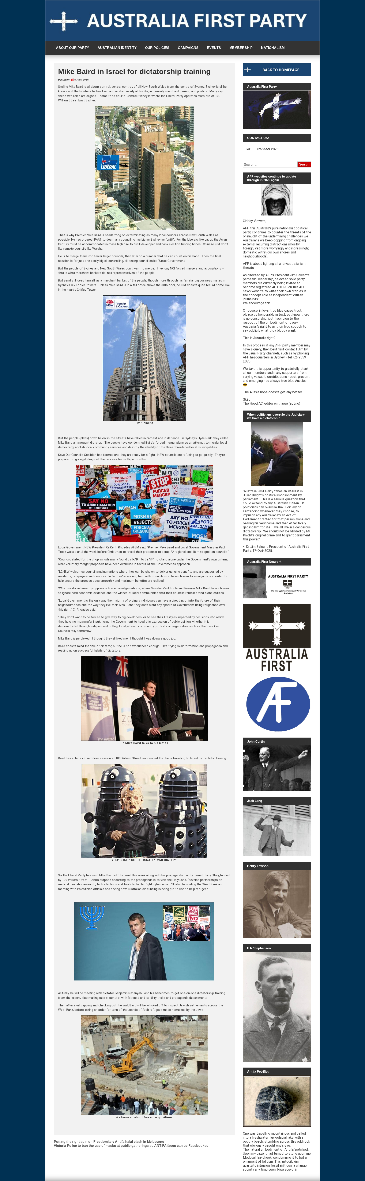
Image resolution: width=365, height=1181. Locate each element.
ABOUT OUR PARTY (72, 48)
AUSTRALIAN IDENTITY (117, 48)
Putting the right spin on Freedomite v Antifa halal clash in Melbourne (109, 1141)
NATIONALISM (273, 48)
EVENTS (214, 48)
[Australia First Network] (277, 582)
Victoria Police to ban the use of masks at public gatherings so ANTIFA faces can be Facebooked (131, 1145)
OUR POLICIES (157, 48)
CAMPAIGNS (188, 48)
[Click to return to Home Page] (277, 75)
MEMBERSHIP (241, 48)
